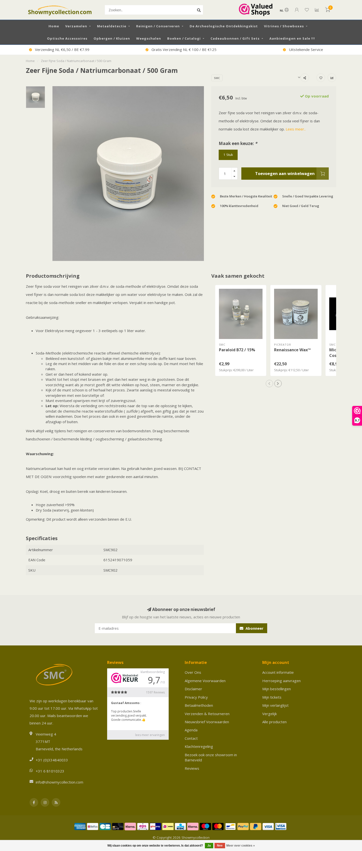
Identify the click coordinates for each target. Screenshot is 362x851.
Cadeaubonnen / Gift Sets (235, 38)
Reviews (192, 768)
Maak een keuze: (238, 143)
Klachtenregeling (199, 746)
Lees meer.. (296, 129)
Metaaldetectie (111, 26)
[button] (269, 383)
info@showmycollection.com (59, 782)
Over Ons (193, 672)
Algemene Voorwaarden (205, 680)
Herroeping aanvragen (281, 680)
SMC (217, 78)
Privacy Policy (196, 697)
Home (54, 26)
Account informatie (278, 672)
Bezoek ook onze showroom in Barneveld (211, 757)
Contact (191, 738)
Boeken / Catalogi (184, 38)
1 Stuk (228, 154)
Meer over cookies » (240, 845)
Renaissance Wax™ (292, 350)
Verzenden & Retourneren (207, 713)
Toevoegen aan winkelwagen (285, 173)
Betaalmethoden (199, 705)
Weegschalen (148, 38)
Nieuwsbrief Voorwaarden (207, 721)
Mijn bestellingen (276, 688)
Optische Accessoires (67, 38)
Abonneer (254, 628)
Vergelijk (269, 713)
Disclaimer (193, 688)
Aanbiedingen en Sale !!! (292, 38)
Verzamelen (76, 26)
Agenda (191, 729)
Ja (209, 845)
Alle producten (274, 721)
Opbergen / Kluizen (112, 38)
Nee (220, 845)
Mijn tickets (271, 697)
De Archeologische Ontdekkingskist (224, 26)
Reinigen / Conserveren (158, 26)
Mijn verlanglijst (275, 705)
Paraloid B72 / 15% (237, 350)
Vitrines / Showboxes (284, 26)
